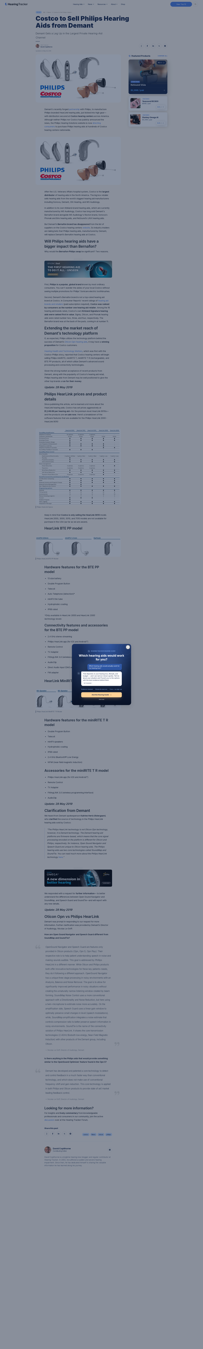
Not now (101, 699)
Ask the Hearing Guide (100, 695)
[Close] (128, 647)
